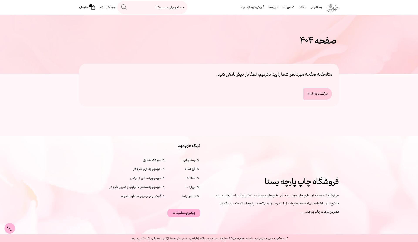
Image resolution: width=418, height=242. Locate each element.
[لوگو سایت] (332, 7)
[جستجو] (123, 7)
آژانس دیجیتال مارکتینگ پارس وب (149, 239)
